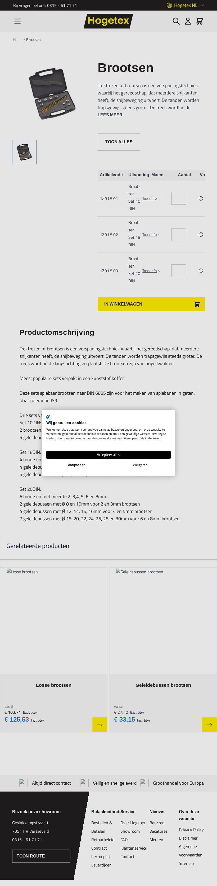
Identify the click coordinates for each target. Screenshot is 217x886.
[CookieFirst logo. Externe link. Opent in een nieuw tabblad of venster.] (48, 417)
